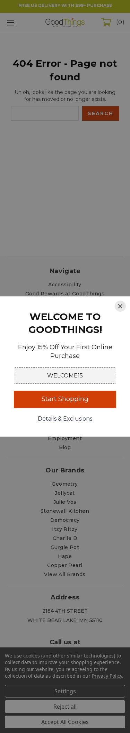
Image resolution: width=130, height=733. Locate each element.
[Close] (120, 306)
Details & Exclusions (65, 418)
